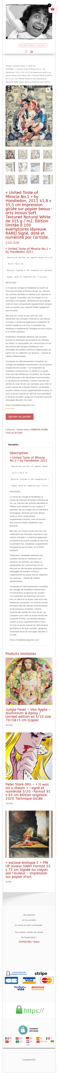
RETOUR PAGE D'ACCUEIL (33, 45)
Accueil (8, 66)
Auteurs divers (19, 66)
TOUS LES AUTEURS (14, 433)
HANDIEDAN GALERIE (39, 429)
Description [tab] (13, 445)
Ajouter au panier (19, 416)
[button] (48, 89)
